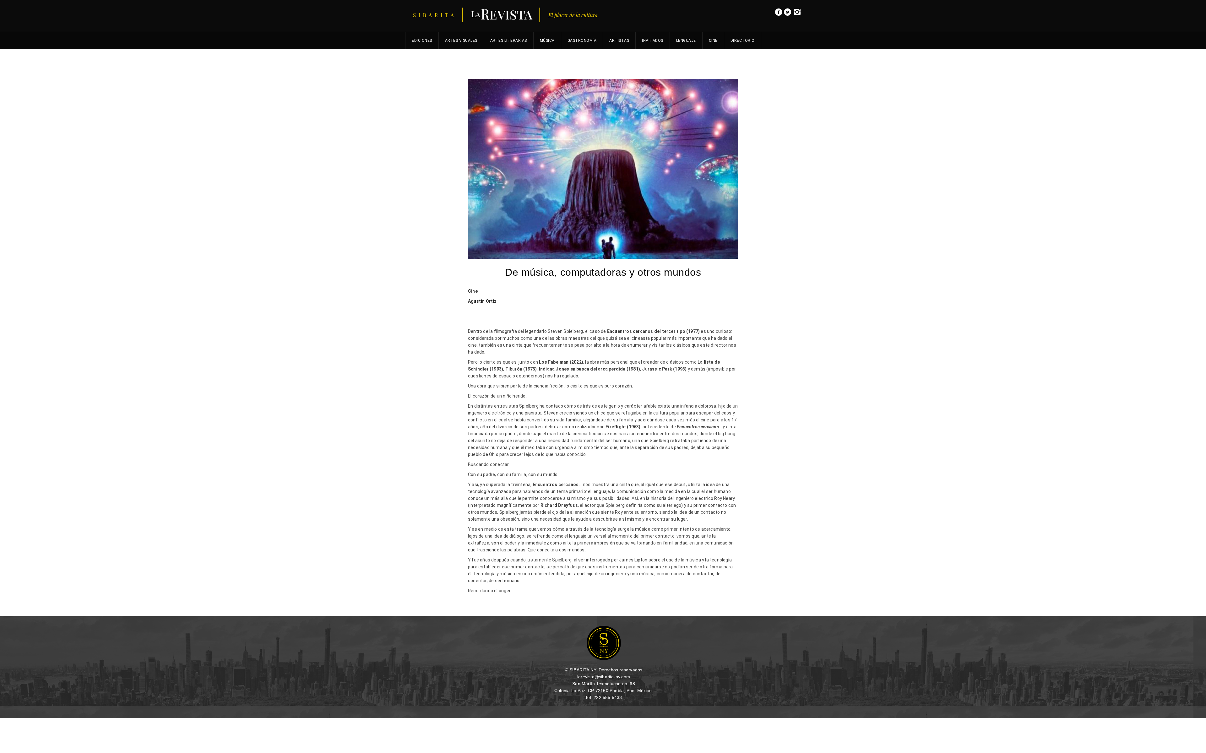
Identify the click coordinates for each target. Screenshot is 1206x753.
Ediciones (422, 40)
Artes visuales (461, 40)
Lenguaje (686, 40)
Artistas (619, 40)
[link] (779, 13)
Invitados (652, 40)
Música (547, 40)
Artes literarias (508, 40)
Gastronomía (582, 40)
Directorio (743, 40)
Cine (713, 40)
